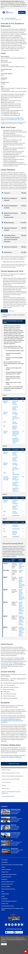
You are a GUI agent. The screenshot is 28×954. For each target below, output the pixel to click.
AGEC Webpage (7, 390)
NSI (4, 515)
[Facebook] (9, 924)
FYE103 (5, 432)
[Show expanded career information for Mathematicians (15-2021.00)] (2, 222)
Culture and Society (6, 782)
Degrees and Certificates (10, 18)
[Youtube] (12, 924)
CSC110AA (5, 478)
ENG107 (5, 413)
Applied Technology (6, 769)
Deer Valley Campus (15, 832)
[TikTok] (22, 924)
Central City (13, 817)
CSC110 (5, 476)
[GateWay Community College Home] (8, 12)
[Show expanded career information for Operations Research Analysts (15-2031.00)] (2, 227)
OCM (4, 472)
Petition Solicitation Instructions (9, 901)
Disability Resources (6, 876)
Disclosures (4, 879)
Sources (14, 267)
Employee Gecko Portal (7, 884)
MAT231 (5, 453)
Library (3, 896)
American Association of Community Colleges (12, 864)
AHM (4, 421)
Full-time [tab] (4, 311)
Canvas (3, 867)
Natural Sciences (16, 515)
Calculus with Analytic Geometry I (15, 403)
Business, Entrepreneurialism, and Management (12, 776)
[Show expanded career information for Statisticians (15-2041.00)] (2, 252)
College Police (4, 872)
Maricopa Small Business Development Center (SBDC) (12, 909)
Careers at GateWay (6, 869)
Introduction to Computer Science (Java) (15, 478)
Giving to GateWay (5, 886)
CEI (12, 840)
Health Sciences (5, 788)
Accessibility (4, 859)
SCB (4, 425)
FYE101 (5, 431)
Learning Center (5, 894)
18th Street (13, 825)
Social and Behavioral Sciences (14, 427)
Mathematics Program (14, 763)
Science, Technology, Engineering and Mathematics (11, 792)
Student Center (20, 283)
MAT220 (5, 401)
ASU (16, 119)
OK (3, 944)
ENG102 (5, 463)
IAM (4, 524)
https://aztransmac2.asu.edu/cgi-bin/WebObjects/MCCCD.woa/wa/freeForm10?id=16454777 (12, 720)
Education (4, 785)
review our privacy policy (16, 939)
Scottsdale (21, 610)
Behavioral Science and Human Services (11, 773)
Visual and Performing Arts (8, 796)
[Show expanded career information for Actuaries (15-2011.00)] (2, 192)
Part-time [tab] (11, 311)
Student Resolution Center (7, 906)
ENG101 (5, 412)
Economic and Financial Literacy (8, 874)
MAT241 (5, 501)
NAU (19, 119)
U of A (22, 119)
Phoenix (20, 566)
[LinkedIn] (19, 924)
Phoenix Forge (14, 848)
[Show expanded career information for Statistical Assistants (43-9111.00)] (2, 246)
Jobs (2, 891)
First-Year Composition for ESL (15, 418)
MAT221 (5, 402)
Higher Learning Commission (8, 889)
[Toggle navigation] (22, 12)
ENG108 (5, 464)
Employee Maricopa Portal (7, 881)
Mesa (20, 582)
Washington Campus (16, 809)
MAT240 (5, 500)
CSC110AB (5, 479)
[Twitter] (6, 924)
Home (2, 18)
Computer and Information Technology (10, 779)
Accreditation (4, 862)
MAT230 (5, 452)
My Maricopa (4, 898)
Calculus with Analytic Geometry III (15, 502)
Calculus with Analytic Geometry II (15, 453)
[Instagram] (15, 924)
